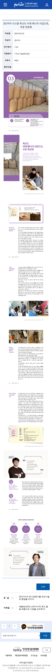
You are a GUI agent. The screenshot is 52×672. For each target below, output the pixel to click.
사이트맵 (43, 655)
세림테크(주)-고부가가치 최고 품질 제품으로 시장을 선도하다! (33, 607)
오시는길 (34, 655)
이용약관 (8, 655)
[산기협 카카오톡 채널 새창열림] (33, 627)
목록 (43, 587)
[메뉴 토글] (5, 4)
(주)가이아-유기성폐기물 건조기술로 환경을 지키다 (34, 597)
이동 (45, 635)
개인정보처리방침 (21, 655)
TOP (46, 650)
